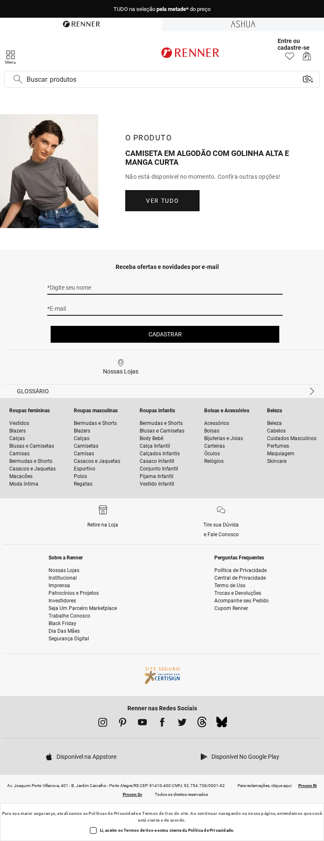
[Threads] (202, 724)
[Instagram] (102, 724)
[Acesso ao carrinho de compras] (307, 58)
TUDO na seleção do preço (162, 9)
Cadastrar (165, 334)
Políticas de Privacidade (113, 813)
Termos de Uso (157, 813)
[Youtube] (142, 724)
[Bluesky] (221, 724)
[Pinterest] (122, 724)
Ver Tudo (162, 200)
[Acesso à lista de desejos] (289, 58)
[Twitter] (182, 724)
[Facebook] (162, 724)
